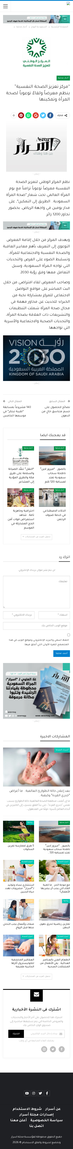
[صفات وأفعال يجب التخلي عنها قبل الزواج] (18, 910)
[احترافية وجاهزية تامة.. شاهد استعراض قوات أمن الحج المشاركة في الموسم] (20, 497)
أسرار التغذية (27, 862)
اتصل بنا (36, 1126)
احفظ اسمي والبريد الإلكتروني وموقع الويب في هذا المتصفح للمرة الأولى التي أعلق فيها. (39, 642)
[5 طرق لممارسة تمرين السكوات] (18, 831)
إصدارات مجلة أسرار (36, 1115)
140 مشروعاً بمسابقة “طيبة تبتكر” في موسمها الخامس (17, 411)
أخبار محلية (63, 78)
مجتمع (30, 901)
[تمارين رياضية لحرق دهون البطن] (54, 910)
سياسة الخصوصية (46, 1120)
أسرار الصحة (62, 750)
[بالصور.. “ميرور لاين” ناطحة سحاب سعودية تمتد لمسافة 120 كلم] (52, 455)
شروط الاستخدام (27, 1109)
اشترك (16, 1034)
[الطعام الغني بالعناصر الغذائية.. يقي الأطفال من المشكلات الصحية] (54, 945)
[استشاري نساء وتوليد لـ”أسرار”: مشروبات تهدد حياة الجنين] (18, 871)
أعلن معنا (18, 1120)
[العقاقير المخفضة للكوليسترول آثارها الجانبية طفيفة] (18, 945)
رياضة (30, 823)
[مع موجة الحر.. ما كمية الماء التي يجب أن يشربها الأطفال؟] (54, 871)
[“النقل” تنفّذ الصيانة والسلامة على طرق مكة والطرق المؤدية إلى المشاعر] (20, 455)
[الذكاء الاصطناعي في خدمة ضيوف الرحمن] (52, 497)
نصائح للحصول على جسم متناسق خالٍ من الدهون (56, 411)
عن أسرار (53, 1109)
